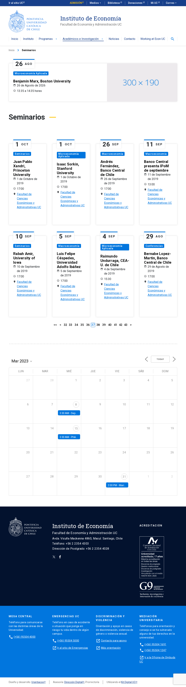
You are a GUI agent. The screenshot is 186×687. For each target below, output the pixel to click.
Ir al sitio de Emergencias (72, 647)
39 (104, 325)
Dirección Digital (73, 682)
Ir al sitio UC (16, 2)
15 (76, 428)
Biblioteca (114, 2)
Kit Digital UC (128, 682)
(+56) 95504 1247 (155, 650)
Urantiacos (37, 682)
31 (124, 476)
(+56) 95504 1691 (155, 644)
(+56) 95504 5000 (68, 640)
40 (109, 325)
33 (70, 325)
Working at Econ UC (152, 39)
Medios (96, 2)
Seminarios (22, 153)
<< (55, 325)
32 (65, 325)
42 (120, 325)
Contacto (129, 39)
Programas (48, 39)
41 (115, 325)
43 (125, 325)
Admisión (76, 2)
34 (76, 325)
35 (82, 325)
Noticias (114, 39)
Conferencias (154, 245)
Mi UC (154, 2)
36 (88, 325)
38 (98, 325)
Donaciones (135, 2)
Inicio (14, 39)
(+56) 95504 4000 (25, 636)
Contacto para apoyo (114, 640)
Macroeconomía (112, 153)
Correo (171, 2)
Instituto (28, 39)
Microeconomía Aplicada (31, 73)
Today (160, 359)
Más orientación (111, 647)
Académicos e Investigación (83, 39)
